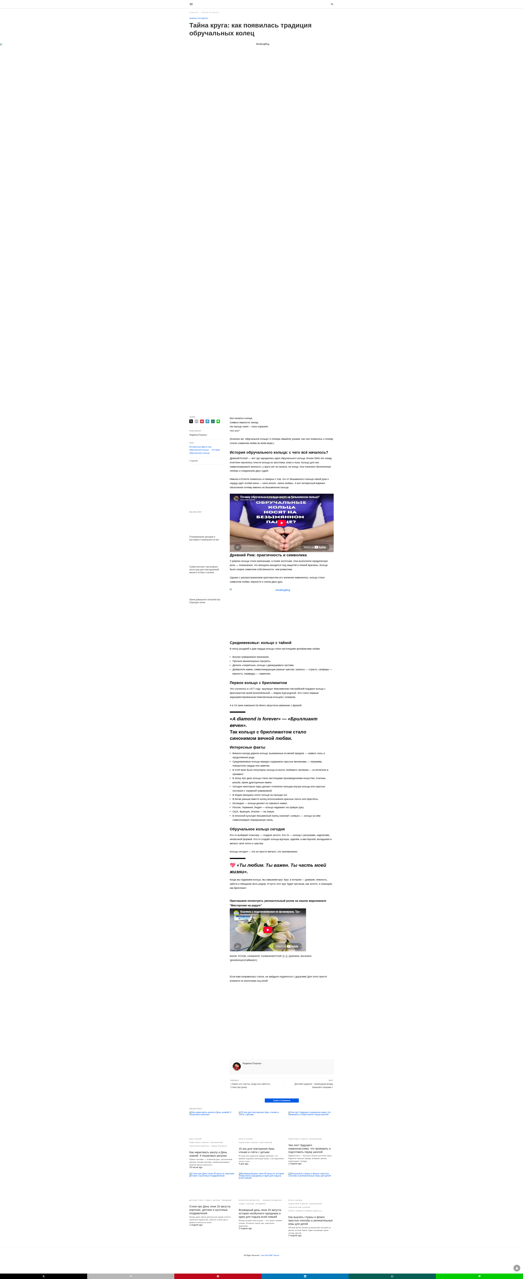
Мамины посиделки (210, 12)
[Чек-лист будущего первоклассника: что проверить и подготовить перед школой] (311, 1123)
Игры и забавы (246, 1139)
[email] (130, 1276)
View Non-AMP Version (270, 1255)
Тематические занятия (299, 1207)
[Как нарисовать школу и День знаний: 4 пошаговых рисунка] (212, 1123)
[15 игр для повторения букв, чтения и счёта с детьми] (261, 1123)
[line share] (218, 421)
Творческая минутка (199, 1146)
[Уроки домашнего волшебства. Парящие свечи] (205, 587)
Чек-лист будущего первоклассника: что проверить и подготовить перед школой (309, 1148)
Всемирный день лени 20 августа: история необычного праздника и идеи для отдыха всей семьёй (260, 1213)
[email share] (196, 421)
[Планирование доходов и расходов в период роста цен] (205, 524)
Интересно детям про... (250, 1200)
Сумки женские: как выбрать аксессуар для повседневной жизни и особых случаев (204, 570)
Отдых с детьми (212, 1200)
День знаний (195, 1139)
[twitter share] (191, 421)
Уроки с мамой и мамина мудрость (305, 1211)
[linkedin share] (207, 421)
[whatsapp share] (213, 421)
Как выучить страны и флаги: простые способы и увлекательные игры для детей (310, 1220)
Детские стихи (196, 1200)
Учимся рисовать (219, 1146)
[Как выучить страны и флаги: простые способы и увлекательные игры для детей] (311, 1185)
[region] (282, 1024)
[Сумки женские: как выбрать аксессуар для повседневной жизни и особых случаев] (205, 554)
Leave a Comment (281, 1100)
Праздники (227, 1200)
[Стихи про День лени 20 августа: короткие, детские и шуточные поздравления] (212, 1185)
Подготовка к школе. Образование (206, 1142)
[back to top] (516, 1268)
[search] (332, 4)
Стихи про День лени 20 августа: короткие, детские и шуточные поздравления (210, 1210)
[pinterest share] (202, 421)
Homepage (193, 12)
